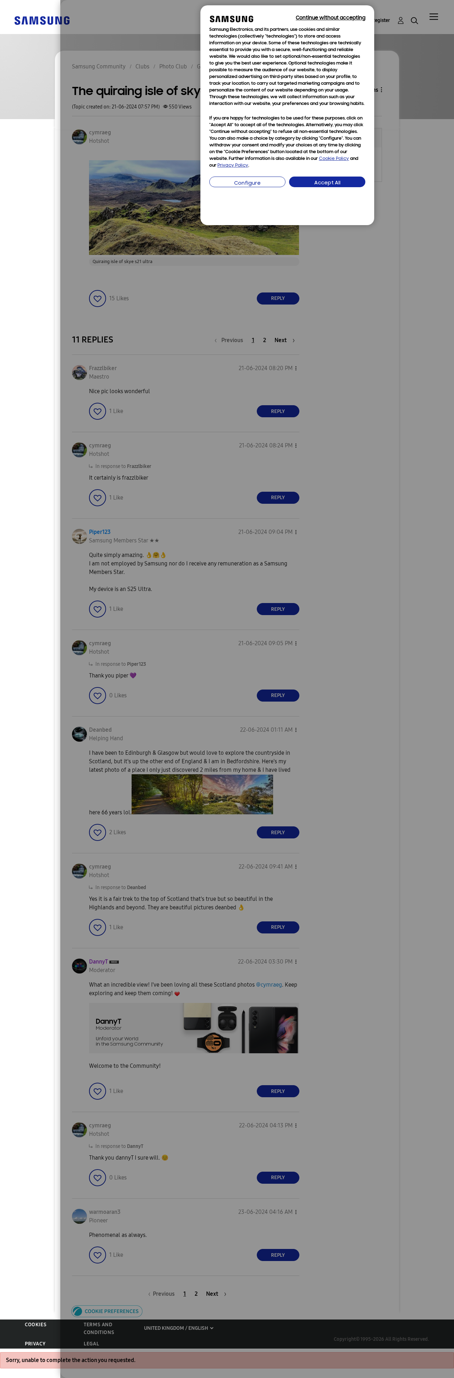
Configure (247, 183)
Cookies (35, 1325)
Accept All (327, 183)
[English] (42, 20)
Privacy (35, 1344)
